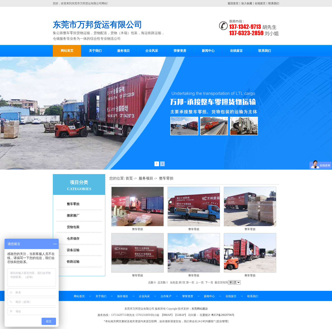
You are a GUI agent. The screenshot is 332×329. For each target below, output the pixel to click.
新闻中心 (208, 50)
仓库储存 (73, 238)
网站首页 (67, 50)
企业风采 (151, 50)
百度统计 (205, 315)
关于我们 (95, 50)
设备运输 (73, 250)
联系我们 (273, 3)
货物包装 (73, 227)
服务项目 (123, 50)
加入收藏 (246, 3)
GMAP (181, 315)
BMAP (167, 315)
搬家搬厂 (73, 215)
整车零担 (73, 204)
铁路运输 (73, 261)
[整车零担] (137, 225)
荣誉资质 (180, 50)
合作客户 (166, 296)
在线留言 (260, 3)
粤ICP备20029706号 (222, 315)
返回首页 (233, 3)
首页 (129, 178)
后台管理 (222, 321)
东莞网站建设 (200, 308)
